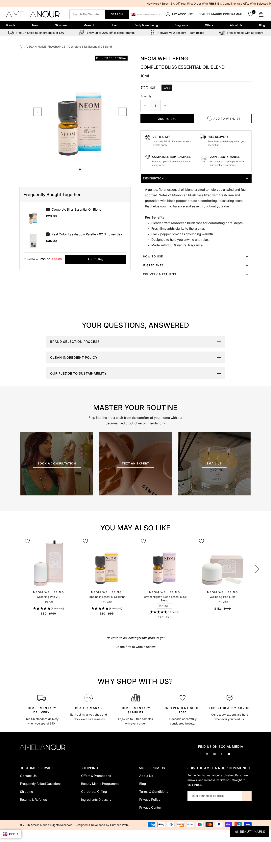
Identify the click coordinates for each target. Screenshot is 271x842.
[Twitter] (207, 753)
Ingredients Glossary (96, 800)
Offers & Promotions (96, 776)
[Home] (21, 46)
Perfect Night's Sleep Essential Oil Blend (164, 598)
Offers (209, 25)
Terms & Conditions (153, 792)
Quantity (146, 96)
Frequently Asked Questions (40, 784)
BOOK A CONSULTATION (57, 463)
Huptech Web (119, 825)
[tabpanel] (41, 709)
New (35, 25)
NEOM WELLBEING (164, 59)
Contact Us (28, 776)
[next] (122, 112)
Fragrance (181, 25)
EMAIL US (214, 463)
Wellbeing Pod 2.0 (48, 596)
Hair (115, 25)
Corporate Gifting (94, 792)
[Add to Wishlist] (27, 541)
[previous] (37, 112)
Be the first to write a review (136, 647)
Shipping (26, 792)
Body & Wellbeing (146, 25)
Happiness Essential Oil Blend (106, 596)
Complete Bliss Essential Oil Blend (76, 210)
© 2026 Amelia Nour (33, 825)
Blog (262, 25)
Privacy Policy (149, 800)
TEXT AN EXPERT (135, 463)
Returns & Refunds (33, 800)
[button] (48, 608)
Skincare (61, 25)
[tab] (196, 213)
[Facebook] (200, 753)
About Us (236, 25)
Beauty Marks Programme (221, 14)
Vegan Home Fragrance (45, 46)
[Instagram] (214, 753)
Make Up (89, 25)
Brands (10, 25)
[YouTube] (229, 753)
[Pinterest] (221, 753)
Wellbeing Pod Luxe (222, 596)
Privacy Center (150, 807)
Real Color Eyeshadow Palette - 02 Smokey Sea (87, 234)
